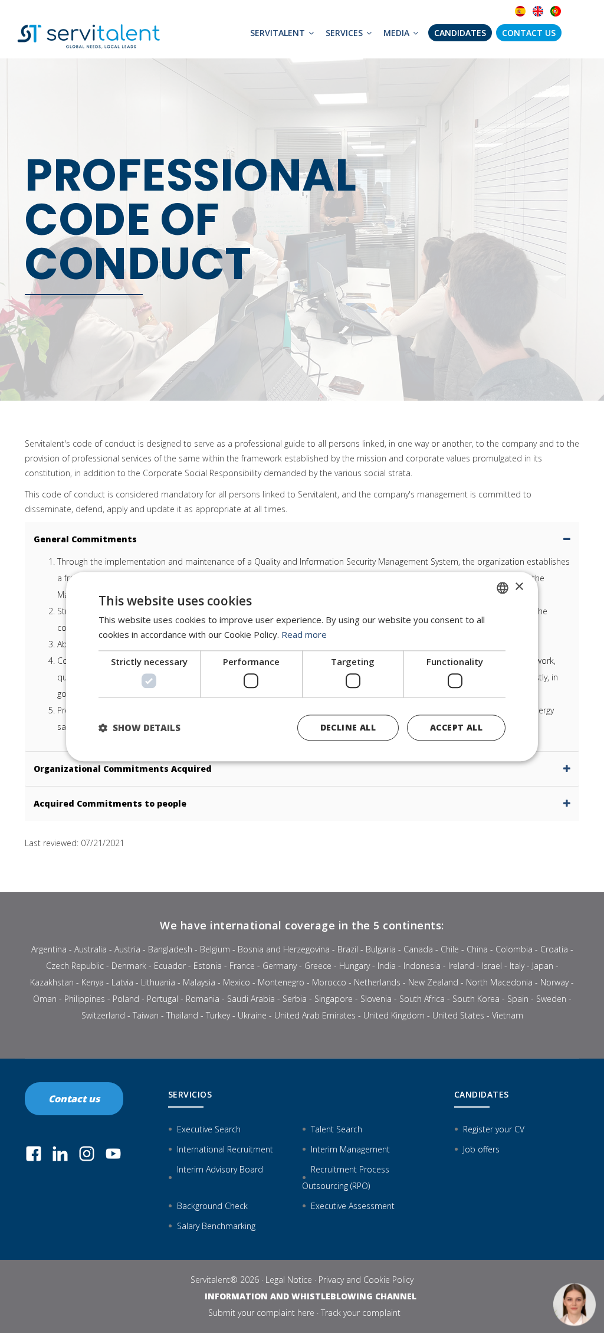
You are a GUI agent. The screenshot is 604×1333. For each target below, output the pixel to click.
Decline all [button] (348, 727)
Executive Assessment (353, 1205)
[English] (538, 11)
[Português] (556, 11)
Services (345, 32)
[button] (139, 727)
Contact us (529, 32)
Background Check (212, 1205)
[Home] (89, 29)
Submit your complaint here (261, 1312)
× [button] (518, 586)
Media (397, 32)
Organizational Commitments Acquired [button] (123, 768)
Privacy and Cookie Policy (366, 1279)
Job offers (481, 1149)
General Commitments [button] (85, 539)
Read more (304, 634)
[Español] (520, 11)
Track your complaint (361, 1312)
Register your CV (493, 1129)
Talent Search (336, 1129)
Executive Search (209, 1129)
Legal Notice (288, 1279)
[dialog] (302, 666)
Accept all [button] (456, 727)
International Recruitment (225, 1149)
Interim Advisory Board (220, 1169)
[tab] (302, 539)
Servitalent (278, 32)
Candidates (460, 32)
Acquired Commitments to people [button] (110, 803)
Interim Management (350, 1149)
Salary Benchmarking (216, 1226)
